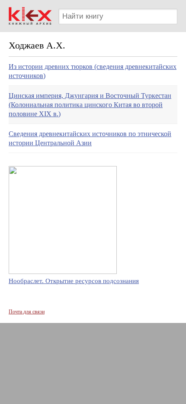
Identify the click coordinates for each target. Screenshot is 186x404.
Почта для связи (27, 312)
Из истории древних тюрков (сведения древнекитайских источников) (92, 71)
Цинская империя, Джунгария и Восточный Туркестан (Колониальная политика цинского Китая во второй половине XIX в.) (90, 104)
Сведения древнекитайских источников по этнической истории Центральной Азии (90, 138)
